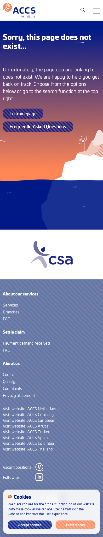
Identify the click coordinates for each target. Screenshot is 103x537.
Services (10, 304)
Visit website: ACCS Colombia (28, 443)
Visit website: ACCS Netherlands (31, 408)
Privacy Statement (19, 395)
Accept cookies (29, 524)
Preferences (75, 524)
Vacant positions (17, 467)
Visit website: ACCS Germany (28, 414)
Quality (9, 381)
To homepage (23, 113)
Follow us (11, 477)
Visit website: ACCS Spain (25, 437)
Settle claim (14, 332)
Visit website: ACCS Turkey (26, 431)
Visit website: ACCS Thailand (28, 448)
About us (11, 363)
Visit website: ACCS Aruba (25, 425)
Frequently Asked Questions (38, 126)
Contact (9, 374)
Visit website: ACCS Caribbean (29, 420)
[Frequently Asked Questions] (82, 10)
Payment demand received (26, 343)
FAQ (6, 318)
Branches (11, 311)
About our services (20, 294)
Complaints (12, 388)
